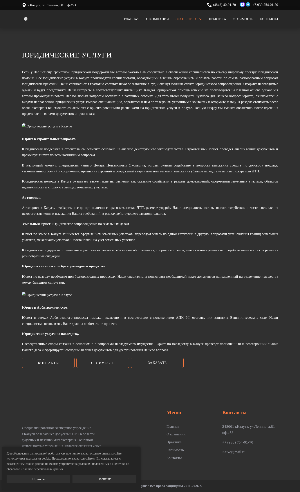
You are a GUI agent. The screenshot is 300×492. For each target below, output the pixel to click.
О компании (157, 19)
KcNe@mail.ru (234, 452)
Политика (104, 479)
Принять (38, 479)
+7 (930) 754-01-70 (237, 442)
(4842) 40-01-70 (224, 5)
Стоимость (243, 19)
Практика (217, 19)
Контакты (269, 19)
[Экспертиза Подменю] (200, 19)
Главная (131, 19)
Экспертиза (186, 19)
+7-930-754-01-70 (265, 5)
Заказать (157, 363)
